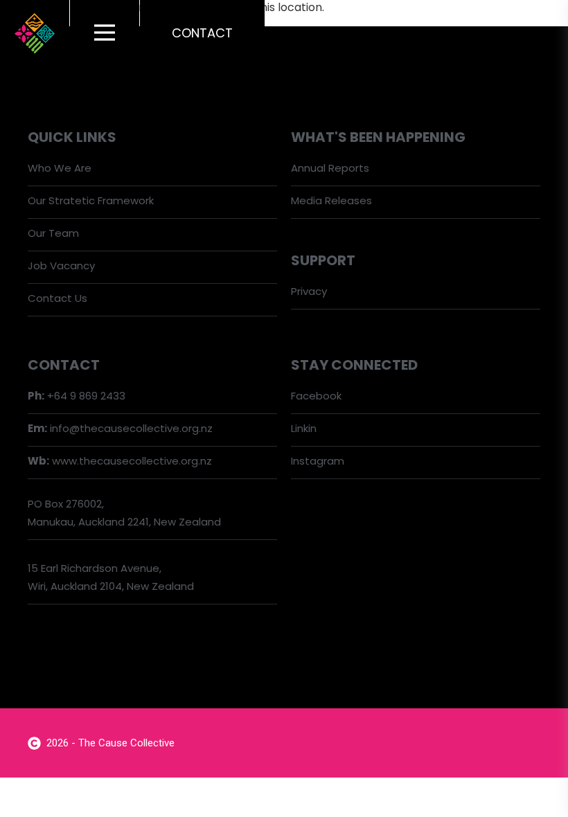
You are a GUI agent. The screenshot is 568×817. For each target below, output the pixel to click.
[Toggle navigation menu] (104, 33)
